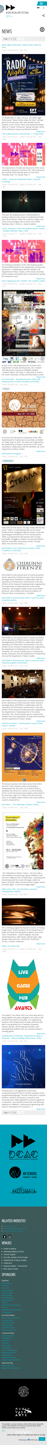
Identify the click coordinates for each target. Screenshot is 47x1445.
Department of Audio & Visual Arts (15, 1229)
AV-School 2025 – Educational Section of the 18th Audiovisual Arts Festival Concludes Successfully (21, 380)
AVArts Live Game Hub (10, 946)
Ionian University (9, 1226)
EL (43, 7)
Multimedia (8, 461)
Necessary (23, 1440)
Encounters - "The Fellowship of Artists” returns (20, 804)
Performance (34, 1440)
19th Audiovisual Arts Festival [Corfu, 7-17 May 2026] (22, 134)
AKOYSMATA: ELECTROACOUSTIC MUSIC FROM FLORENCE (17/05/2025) (21, 549)
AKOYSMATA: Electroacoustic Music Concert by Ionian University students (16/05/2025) (23, 661)
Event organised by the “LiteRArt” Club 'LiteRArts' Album (23, 281)
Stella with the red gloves (11, 453)
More (3, 1431)
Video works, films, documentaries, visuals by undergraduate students (19, 890)
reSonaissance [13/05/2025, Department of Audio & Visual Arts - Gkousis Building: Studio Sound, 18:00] (22, 1037)
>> (22, 39)
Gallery (6, 389)
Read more (41, 131)
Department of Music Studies (13, 1231)
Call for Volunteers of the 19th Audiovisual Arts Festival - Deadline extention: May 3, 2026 (23, 229)
